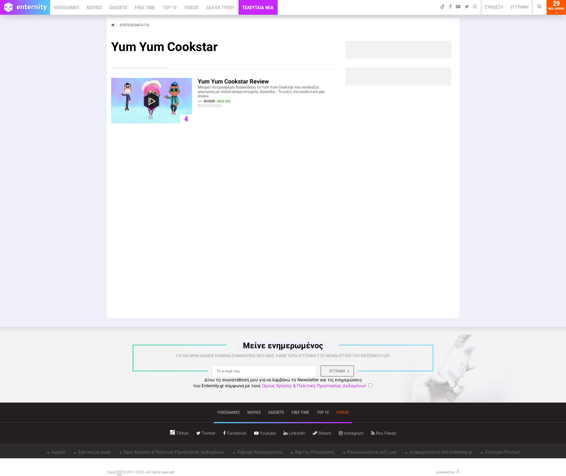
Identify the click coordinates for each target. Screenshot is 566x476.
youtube (267, 433)
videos (342, 412)
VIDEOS (191, 7)
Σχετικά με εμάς (94, 452)
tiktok (182, 433)
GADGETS (118, 7)
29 (556, 5)
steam (324, 433)
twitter (207, 433)
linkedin (296, 433)
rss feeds (385, 433)
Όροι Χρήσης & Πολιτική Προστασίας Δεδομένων (173, 452)
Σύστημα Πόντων (502, 452)
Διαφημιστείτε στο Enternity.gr (440, 452)
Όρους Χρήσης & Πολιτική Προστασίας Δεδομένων (314, 385)
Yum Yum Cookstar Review (233, 81)
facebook (236, 433)
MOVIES (94, 7)
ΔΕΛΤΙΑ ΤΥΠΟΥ (220, 7)
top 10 (323, 412)
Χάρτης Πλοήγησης (314, 452)
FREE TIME (145, 7)
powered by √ (447, 472)
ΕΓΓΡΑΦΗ (520, 7)
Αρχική (57, 452)
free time (300, 412)
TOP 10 (170, 7)
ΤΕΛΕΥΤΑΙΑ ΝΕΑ (258, 7)
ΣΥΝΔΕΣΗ (494, 7)
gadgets (276, 412)
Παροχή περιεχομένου (259, 452)
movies (254, 412)
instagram (353, 433)
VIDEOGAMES (66, 7)
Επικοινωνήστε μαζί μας (371, 452)
